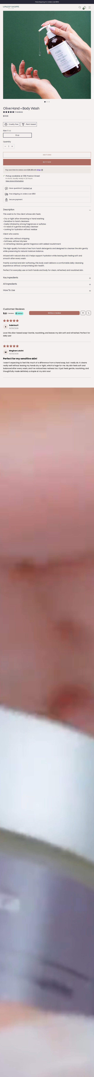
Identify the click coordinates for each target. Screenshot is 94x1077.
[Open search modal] (79, 7)
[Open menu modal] (89, 7)
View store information (15, 181)
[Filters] (83, 313)
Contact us (27, 188)
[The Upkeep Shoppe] (11, 7)
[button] (9, 112)
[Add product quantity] (5, 146)
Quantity (7, 141)
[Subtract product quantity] (12, 146)
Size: (7, 130)
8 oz (17, 135)
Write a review (54, 313)
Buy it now (47, 162)
